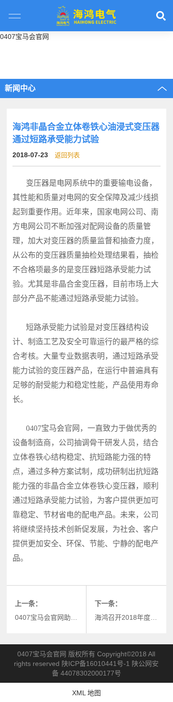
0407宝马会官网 (24, 36)
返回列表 (67, 155)
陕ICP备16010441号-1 (96, 663)
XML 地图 (86, 693)
